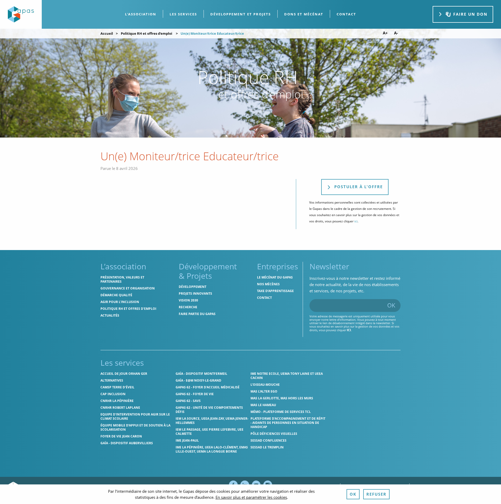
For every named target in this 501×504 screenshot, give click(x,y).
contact (346, 14)
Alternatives (111, 380)
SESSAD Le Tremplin (267, 447)
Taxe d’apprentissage (275, 291)
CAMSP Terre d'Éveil (117, 387)
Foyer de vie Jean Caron (121, 436)
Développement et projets (240, 14)
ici (355, 221)
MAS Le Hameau (263, 405)
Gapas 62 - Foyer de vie (195, 394)
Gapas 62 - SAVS (188, 401)
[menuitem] (140, 14)
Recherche (188, 307)
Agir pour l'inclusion (119, 302)
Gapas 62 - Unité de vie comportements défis (209, 409)
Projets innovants (195, 293)
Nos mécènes (268, 284)
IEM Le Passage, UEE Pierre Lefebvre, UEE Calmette (209, 431)
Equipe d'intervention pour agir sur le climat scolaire (135, 416)
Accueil (106, 33)
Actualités (109, 315)
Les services (183, 14)
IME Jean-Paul (187, 440)
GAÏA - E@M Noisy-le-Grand (198, 380)
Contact (264, 297)
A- (396, 33)
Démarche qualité (116, 295)
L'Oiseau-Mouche (265, 384)
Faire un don (470, 14)
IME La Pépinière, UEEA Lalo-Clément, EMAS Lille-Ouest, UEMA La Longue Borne (212, 449)
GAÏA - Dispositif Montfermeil (201, 373)
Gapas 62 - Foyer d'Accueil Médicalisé (208, 387)
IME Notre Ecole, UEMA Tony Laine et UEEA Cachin (286, 375)
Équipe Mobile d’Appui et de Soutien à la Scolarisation (135, 427)
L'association (140, 14)
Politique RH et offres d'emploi (146, 33)
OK (391, 305)
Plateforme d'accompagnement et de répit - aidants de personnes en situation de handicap (287, 422)
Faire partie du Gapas (197, 314)
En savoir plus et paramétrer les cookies (251, 497)
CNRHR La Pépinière (117, 401)
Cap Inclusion (113, 394)
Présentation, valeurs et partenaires (122, 279)
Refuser (376, 494)
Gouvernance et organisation (127, 288)
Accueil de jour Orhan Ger (123, 373)
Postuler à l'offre (358, 186)
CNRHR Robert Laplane (120, 407)
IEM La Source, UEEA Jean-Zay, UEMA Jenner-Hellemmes (212, 420)
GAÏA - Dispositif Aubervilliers (126, 443)
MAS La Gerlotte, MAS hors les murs (281, 398)
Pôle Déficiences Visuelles (273, 433)
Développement (192, 286)
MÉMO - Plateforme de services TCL (280, 412)
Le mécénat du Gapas (275, 277)
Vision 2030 (188, 300)
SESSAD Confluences (268, 440)
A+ (385, 33)
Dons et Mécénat (303, 14)
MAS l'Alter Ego (263, 391)
